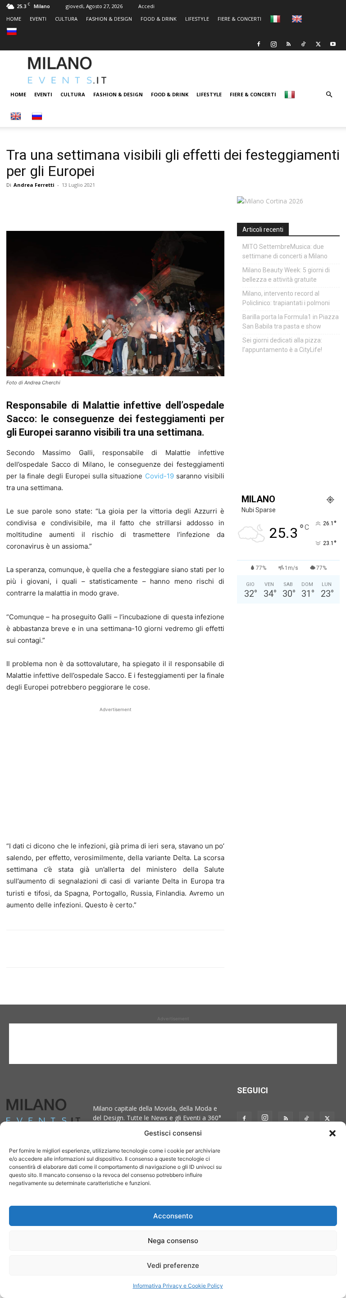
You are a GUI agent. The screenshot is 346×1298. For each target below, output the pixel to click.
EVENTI (38, 18)
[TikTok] (303, 44)
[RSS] (288, 44)
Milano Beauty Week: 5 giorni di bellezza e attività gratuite (286, 274)
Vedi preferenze (173, 1265)
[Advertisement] (237, 70)
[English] (298, 19)
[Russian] (12, 31)
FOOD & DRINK (159, 18)
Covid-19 (159, 476)
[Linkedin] (77, 205)
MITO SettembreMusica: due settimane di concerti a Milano (285, 251)
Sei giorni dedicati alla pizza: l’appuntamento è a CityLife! (282, 345)
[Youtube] (333, 44)
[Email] (98, 205)
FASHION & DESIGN (109, 18)
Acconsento (173, 1216)
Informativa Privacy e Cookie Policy (178, 1285)
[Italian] (276, 19)
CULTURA (66, 18)
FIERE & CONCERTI (239, 18)
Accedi (146, 6)
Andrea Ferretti (34, 184)
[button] (332, 1133)
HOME (13, 18)
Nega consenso (173, 1240)
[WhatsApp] (57, 205)
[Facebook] (258, 44)
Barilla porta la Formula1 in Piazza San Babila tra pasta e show (290, 321)
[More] (119, 205)
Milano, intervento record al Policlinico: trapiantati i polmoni (286, 298)
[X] (318, 44)
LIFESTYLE (197, 18)
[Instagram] (273, 44)
